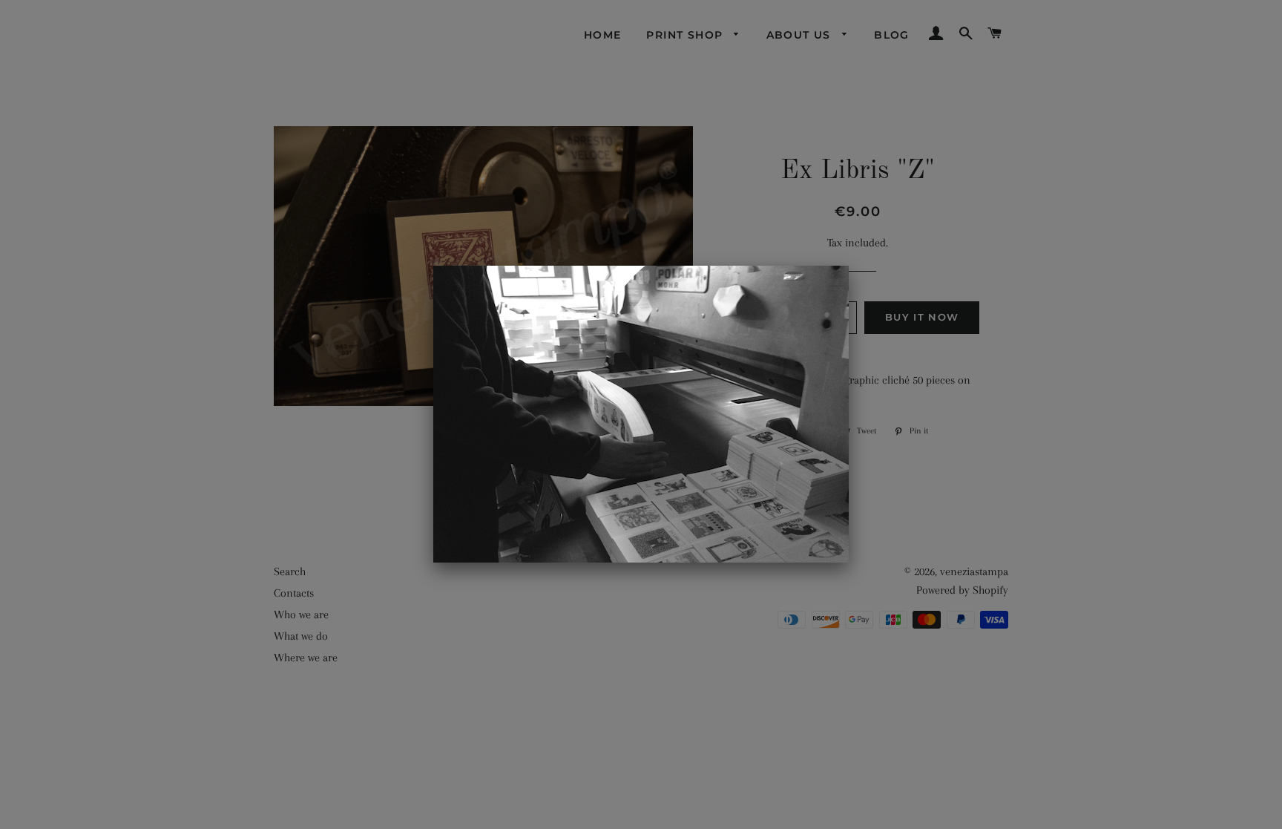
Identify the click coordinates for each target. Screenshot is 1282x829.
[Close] (848, 265)
